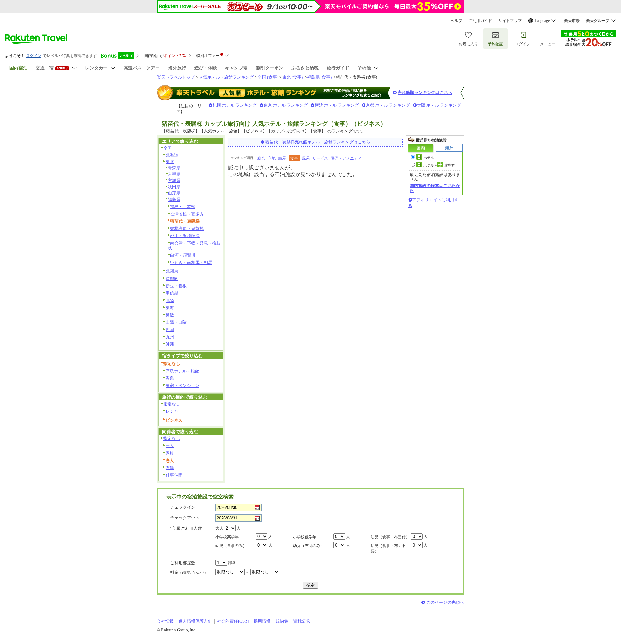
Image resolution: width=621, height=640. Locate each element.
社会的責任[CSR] (233, 621)
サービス (320, 158)
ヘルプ (456, 20)
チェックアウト (185, 517)
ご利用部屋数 (182, 563)
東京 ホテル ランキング (286, 105)
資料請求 (301, 621)
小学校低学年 (304, 537)
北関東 (172, 271)
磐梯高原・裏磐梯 (187, 228)
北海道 (172, 155)
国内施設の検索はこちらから (435, 188)
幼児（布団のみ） (308, 545)
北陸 (170, 300)
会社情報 (165, 621)
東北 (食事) (292, 77)
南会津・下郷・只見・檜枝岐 (194, 245)
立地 (272, 158)
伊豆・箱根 (176, 285)
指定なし (171, 404)
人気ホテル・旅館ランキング (226, 77)
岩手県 (174, 174)
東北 (170, 161)
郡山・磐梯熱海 (185, 235)
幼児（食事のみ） (230, 545)
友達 (170, 467)
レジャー (174, 411)
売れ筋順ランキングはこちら (425, 92)
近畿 (170, 315)
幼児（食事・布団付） (390, 537)
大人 (219, 528)
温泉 (170, 378)
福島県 (174, 199)
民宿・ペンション (182, 385)
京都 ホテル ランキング (388, 105)
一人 (170, 445)
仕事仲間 (174, 475)
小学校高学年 (227, 537)
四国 (170, 329)
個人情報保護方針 (195, 621)
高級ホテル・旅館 (182, 371)
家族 (170, 453)
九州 (170, 337)
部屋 (282, 158)
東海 (170, 307)
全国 (167, 148)
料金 (189, 572)
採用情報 (262, 621)
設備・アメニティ (346, 158)
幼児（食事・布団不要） (388, 548)
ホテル (428, 158)
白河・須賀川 (182, 255)
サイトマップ (510, 20)
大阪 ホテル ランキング (439, 105)
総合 (261, 158)
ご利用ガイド (480, 20)
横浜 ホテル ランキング (337, 105)
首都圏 (172, 278)
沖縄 (170, 344)
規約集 (282, 621)
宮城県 (174, 180)
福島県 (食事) (319, 77)
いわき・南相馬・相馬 (191, 262)
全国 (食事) (268, 77)
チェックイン (182, 507)
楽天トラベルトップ (176, 77)
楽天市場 (572, 20)
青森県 (174, 167)
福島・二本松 (182, 206)
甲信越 (172, 293)
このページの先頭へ (445, 602)
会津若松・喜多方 (187, 214)
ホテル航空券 (439, 165)
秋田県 (174, 186)
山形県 (174, 193)
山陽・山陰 (176, 322)
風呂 (306, 158)
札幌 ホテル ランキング (234, 105)
